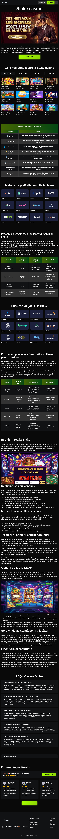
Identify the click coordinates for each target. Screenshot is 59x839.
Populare (6, 73)
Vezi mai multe (29, 803)
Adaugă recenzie (49, 774)
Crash (35, 73)
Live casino (21, 73)
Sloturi (50, 73)
